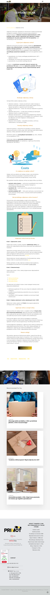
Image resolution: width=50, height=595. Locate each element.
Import (25, 9)
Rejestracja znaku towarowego (36, 541)
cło (8, 358)
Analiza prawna (36, 531)
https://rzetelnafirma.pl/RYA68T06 (13, 545)
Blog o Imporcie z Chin (36, 546)
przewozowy (13, 279)
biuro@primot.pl (14, 567)
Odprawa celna (22, 358)
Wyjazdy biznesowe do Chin (36, 535)
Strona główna (11, 27)
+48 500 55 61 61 (13, 563)
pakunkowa (14, 281)
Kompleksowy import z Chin (36, 543)
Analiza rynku (36, 529)
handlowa (15, 278)
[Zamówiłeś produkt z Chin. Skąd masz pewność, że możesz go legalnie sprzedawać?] (25, 486)
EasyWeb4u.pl (40, 589)
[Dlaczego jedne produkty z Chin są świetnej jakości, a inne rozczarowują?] (25, 410)
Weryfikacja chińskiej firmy (36, 539)
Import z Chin (14, 358)
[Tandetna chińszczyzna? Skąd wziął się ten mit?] (25, 448)
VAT (28, 358)
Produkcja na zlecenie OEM (36, 533)
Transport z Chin (36, 548)
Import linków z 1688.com (36, 537)
